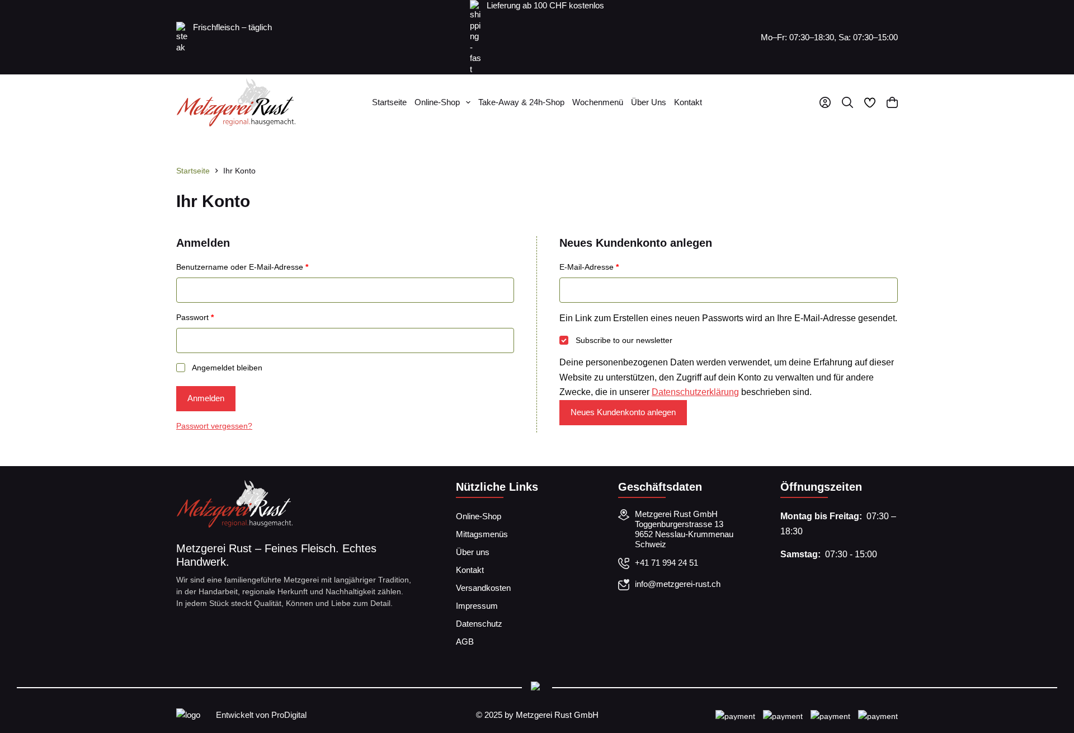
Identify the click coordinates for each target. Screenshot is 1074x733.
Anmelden (205, 398)
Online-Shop (437, 102)
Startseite (389, 102)
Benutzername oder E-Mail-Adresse (262, 266)
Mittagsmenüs (482, 534)
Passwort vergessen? (214, 425)
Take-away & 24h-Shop (521, 102)
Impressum (477, 605)
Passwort (215, 317)
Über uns (648, 102)
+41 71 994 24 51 (666, 562)
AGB (465, 641)
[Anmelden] (825, 102)
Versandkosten (483, 588)
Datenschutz (479, 623)
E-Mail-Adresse (609, 266)
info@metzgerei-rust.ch (677, 584)
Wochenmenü (597, 102)
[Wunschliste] (869, 102)
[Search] (847, 102)
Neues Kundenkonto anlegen (623, 412)
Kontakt (688, 102)
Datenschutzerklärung (695, 392)
